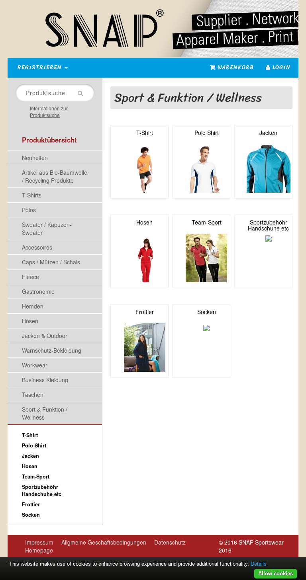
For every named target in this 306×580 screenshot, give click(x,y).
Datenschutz (170, 542)
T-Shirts (31, 195)
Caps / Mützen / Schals (51, 262)
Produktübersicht (49, 140)
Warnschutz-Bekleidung (51, 350)
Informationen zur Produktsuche (49, 111)
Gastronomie (38, 291)
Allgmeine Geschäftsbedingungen (103, 542)
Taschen (32, 394)
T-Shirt (30, 435)
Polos (29, 210)
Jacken (30, 455)
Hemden (32, 306)
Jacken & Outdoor (44, 336)
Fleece (30, 277)
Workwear (34, 365)
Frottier (31, 504)
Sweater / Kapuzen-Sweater (47, 228)
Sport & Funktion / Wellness (44, 413)
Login (280, 67)
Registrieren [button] (41, 67)
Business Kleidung (45, 380)
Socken (31, 514)
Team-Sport (35, 476)
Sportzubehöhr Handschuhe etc (41, 490)
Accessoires (37, 247)
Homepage (39, 550)
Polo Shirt (34, 445)
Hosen (30, 321)
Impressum (39, 542)
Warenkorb (235, 67)
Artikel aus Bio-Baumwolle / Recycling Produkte (54, 176)
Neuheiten (35, 158)
